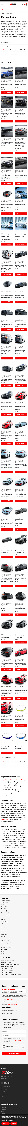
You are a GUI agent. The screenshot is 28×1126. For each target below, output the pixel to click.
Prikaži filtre (6, 42)
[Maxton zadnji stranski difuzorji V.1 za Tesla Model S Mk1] (21, 339)
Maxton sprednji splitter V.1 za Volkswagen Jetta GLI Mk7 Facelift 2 (20, 495)
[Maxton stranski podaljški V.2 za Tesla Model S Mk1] (7, 312)
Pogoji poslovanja (5, 1086)
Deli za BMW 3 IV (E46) (6, 972)
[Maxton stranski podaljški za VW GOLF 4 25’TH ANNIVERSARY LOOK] (21, 223)
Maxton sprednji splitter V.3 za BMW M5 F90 (20, 551)
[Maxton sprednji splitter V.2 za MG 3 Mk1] (7, 624)
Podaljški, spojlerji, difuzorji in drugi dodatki (6, 81)
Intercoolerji (4, 911)
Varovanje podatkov (6, 1089)
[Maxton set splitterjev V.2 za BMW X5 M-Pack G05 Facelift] (7, 73)
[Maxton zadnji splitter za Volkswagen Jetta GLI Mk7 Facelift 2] (21, 453)
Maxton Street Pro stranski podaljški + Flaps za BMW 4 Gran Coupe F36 (21, 175)
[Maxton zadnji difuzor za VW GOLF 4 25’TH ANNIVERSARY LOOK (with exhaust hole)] (7, 223)
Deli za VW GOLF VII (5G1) (7, 960)
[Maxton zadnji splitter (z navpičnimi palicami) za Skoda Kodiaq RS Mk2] (7, 679)
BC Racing (3, 936)
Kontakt (3, 1099)
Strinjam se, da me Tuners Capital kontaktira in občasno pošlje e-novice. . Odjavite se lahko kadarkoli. (15, 1040)
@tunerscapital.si (12, 1004)
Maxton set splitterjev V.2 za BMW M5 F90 (20, 522)
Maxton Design (4, 921)
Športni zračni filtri (5, 913)
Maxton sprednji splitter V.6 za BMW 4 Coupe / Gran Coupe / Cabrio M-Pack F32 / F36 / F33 (6, 176)
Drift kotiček (4, 949)
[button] (25, 4)
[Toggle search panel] (22, 4)
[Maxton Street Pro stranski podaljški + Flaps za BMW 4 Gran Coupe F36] (21, 163)
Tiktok (2, 1111)
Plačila (2, 1096)
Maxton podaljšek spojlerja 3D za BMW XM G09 (7, 143)
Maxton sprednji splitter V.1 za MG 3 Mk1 (20, 636)
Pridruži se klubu (14, 1053)
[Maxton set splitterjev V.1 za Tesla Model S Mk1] (21, 284)
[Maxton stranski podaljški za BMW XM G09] (21, 73)
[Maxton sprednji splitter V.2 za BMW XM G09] (21, 102)
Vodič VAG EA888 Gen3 (6, 947)
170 (24, 49)
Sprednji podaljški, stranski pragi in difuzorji (14, 780)
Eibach (2, 930)
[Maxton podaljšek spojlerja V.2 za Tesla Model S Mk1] (7, 284)
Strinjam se (5, 1123)
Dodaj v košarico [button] (7, 92)
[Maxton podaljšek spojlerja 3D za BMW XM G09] (7, 131)
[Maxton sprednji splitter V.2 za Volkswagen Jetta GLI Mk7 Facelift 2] (7, 482)
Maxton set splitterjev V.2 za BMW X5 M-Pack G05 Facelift (7, 86)
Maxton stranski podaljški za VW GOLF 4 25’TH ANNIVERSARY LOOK (20, 236)
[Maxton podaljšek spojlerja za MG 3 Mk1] (7, 652)
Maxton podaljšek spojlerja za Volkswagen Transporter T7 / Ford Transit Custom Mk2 (7, 267)
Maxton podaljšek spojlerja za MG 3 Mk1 (7, 664)
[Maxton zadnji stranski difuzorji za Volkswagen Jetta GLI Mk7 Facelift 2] (7, 453)
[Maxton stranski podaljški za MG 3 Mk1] (7, 596)
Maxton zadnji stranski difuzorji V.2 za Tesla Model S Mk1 (6, 352)
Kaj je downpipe (5, 945)
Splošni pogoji (18, 1040)
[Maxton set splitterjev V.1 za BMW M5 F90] (7, 539)
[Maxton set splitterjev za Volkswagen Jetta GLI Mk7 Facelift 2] (21, 424)
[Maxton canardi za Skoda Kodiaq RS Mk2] (7, 708)
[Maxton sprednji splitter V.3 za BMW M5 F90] (21, 539)
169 (21, 49)
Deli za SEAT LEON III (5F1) (7, 970)
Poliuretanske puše (5, 915)
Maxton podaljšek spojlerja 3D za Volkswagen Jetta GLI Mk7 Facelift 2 (7, 523)
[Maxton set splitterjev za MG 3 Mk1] (21, 567)
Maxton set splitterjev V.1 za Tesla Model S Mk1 (20, 296)
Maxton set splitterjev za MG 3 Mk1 (20, 579)
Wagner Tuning (4, 934)
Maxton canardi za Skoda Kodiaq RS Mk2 (6, 720)
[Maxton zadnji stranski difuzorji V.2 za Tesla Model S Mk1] (7, 339)
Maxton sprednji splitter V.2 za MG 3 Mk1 (6, 636)
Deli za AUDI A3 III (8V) (6, 962)
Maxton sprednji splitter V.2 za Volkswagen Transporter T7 (20, 408)
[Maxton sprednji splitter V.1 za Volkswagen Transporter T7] (7, 424)
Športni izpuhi (4, 904)
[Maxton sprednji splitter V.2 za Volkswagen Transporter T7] (21, 395)
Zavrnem (14, 1123)
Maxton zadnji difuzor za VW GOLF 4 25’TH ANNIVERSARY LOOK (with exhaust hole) (6, 237)
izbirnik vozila (4, 819)
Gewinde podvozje (5, 900)
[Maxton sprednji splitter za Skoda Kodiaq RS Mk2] (21, 679)
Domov (2, 13)
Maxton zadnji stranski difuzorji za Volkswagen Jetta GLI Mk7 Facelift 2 (6, 466)
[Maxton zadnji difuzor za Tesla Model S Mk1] (7, 368)
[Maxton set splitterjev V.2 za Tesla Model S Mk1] (21, 254)
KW (2, 926)
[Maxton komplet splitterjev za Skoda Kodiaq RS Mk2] (21, 652)
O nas (2, 951)
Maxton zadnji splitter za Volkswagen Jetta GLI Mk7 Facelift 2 (21, 466)
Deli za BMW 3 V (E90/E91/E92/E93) (10, 964)
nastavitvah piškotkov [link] (7, 1120)
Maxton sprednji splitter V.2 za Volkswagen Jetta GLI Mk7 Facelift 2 (6, 495)
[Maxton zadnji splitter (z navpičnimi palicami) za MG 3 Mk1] (21, 596)
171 (12, 53)
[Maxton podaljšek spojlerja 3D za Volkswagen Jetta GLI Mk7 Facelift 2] (7, 511)
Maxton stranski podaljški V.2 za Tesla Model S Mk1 (7, 323)
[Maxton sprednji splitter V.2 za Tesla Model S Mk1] (21, 368)
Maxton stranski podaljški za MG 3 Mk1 (7, 607)
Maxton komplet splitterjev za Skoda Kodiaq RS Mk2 (21, 664)
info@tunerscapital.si (11, 1002)
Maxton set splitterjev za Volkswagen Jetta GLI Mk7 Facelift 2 (21, 437)
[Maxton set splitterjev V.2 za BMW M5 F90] (21, 511)
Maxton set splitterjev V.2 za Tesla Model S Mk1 (20, 266)
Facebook (3, 1107)
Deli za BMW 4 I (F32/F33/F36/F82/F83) (11, 974)
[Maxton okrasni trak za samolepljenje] (21, 708)
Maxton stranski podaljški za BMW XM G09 (20, 85)
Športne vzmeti (4, 902)
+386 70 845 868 (10, 999)
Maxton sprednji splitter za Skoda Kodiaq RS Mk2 (21, 691)
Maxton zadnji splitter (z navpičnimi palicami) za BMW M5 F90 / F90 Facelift (7, 580)
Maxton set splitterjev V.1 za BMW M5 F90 (7, 551)
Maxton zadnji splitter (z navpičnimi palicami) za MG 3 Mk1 (20, 608)
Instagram (3, 1109)
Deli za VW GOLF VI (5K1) (7, 968)
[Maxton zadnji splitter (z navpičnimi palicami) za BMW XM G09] (7, 102)
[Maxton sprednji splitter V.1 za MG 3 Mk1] (21, 624)
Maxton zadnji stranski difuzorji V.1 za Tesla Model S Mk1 (20, 352)
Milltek (2, 924)
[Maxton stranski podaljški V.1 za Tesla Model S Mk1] (21, 312)
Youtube (3, 1113)
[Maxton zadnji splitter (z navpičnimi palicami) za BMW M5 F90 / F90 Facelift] (7, 567)
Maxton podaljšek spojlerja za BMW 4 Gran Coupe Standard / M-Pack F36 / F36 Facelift (7, 207)
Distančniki (3, 908)
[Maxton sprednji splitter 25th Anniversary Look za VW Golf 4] (21, 193)
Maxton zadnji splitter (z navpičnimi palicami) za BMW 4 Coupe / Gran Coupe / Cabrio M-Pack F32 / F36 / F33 (20, 145)
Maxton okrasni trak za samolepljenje (20, 720)
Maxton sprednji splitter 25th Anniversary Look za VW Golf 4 (20, 206)
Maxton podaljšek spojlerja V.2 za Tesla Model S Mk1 (7, 296)
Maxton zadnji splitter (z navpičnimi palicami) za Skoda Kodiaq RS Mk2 (6, 692)
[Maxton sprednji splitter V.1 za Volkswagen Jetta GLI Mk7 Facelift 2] (21, 482)
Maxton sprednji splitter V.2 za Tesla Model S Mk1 (20, 380)
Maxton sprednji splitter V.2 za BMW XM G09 (20, 114)
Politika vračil (4, 1094)
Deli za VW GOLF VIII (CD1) (7, 966)
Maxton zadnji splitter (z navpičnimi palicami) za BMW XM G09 (6, 115)
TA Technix (3, 928)
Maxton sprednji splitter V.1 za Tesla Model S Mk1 (7, 407)
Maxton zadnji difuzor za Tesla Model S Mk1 (6, 380)
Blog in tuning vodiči (6, 943)
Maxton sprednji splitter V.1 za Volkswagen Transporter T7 (6, 437)
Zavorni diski (4, 906)
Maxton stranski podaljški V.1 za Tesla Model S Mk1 (20, 323)
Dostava (3, 953)
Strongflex (3, 932)
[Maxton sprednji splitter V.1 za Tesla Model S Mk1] (7, 395)
